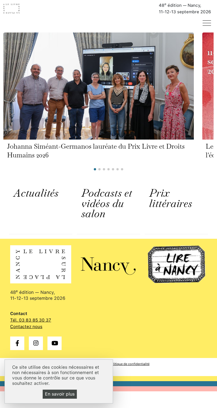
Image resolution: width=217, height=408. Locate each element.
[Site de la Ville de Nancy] (108, 263)
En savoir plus (60, 394)
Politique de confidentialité (129, 364)
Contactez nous (26, 326)
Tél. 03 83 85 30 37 (30, 320)
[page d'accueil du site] (18, 8)
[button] (95, 169)
